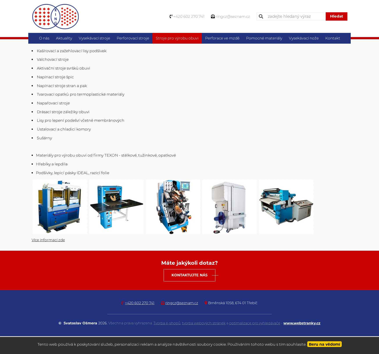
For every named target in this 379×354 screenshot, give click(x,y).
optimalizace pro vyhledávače (254, 323)
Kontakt (332, 38)
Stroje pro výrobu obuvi (177, 38)
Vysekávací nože (304, 38)
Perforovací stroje (133, 38)
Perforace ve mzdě (222, 38)
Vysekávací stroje (94, 38)
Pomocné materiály (264, 38)
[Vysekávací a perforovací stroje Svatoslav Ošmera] (55, 16)
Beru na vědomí (324, 344)
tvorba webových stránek (203, 323)
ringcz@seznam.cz (233, 16)
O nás (44, 38)
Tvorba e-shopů (167, 323)
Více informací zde (48, 240)
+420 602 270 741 (188, 16)
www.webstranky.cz (301, 323)
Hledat (336, 16)
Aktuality (64, 38)
